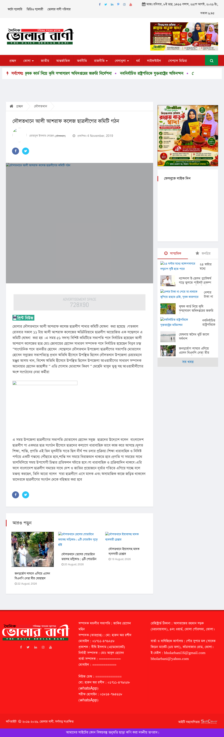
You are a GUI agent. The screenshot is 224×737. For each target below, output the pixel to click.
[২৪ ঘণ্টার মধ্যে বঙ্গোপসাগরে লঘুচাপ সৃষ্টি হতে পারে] (180, 266)
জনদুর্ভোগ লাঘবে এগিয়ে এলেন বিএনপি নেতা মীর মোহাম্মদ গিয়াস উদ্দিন (32, 578)
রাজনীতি (99, 61)
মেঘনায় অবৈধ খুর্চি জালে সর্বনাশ (194, 336)
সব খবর (188, 362)
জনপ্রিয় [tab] (205, 253)
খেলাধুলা (120, 61)
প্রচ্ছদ (12, 61)
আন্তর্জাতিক (63, 61)
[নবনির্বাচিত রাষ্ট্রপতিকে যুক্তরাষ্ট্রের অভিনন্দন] (181, 322)
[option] (48, 73)
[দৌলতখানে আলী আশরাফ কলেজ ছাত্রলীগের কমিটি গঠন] (79, 223)
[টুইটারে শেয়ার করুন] (25, 151)
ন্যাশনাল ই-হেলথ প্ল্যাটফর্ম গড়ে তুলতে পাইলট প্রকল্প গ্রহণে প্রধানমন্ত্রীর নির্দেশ (195, 282)
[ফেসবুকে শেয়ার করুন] (15, 151)
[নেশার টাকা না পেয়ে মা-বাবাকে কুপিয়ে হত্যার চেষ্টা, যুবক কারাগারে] (182, 294)
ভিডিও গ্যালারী (35, 9)
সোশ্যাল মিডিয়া (177, 61)
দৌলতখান (40, 106)
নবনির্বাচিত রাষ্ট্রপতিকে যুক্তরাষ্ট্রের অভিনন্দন (135, 73)
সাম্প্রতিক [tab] (175, 253)
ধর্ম (138, 61)
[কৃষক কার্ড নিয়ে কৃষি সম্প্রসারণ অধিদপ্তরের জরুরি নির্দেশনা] (169, 308)
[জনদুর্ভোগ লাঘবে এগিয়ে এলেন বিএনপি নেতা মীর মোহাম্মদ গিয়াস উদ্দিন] (169, 350)
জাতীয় (45, 61)
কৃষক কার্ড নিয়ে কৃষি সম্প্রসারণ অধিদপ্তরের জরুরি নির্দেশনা (51, 73)
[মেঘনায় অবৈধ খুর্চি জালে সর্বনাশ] (169, 336)
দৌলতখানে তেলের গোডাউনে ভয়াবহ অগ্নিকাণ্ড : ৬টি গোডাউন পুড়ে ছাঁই (78, 559)
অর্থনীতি (82, 61)
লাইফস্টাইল (154, 61)
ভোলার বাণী (46, 721)
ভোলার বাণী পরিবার (59, 9)
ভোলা (27, 61)
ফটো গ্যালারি (15, 9)
